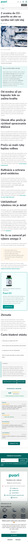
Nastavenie (18, 539)
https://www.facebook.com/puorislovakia (15, 495)
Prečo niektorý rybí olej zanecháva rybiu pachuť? (14, 345)
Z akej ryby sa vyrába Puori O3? (10, 341)
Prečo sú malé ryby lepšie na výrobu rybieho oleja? (13, 356)
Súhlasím (15, 535)
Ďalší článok (21, 381)
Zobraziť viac (14, 443)
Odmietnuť (9, 539)
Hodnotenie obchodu (14, 389)
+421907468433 (15, 493)
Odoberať (22, 460)
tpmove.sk (15, 497)
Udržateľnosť (8, 230)
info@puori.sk (15, 488)
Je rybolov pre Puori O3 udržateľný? (11, 350)
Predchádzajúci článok (9, 381)
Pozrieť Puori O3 (8, 306)
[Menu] (26, 2)
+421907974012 (15, 490)
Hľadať (24, 5)
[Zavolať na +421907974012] (18, 2)
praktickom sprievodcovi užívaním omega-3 (10, 268)
